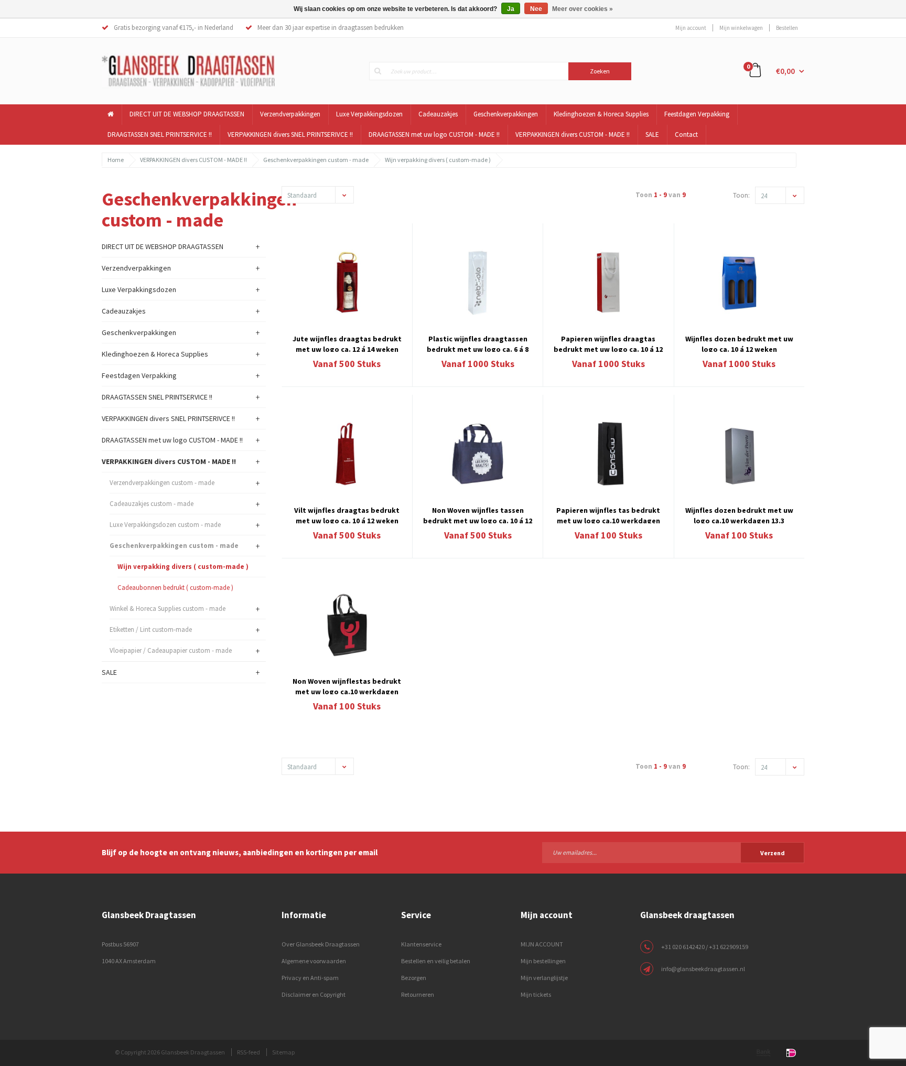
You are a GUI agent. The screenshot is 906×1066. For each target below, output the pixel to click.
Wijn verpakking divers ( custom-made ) (438, 160)
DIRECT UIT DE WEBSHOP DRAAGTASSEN (187, 114)
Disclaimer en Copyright (314, 994)
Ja (510, 9)
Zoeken (600, 71)
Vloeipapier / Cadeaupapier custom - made (171, 650)
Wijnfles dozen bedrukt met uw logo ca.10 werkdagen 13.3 (739, 514)
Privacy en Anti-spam (310, 978)
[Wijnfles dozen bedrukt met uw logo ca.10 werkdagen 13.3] (739, 454)
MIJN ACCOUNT (542, 944)
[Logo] (188, 70)
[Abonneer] (673, 852)
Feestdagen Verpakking (696, 114)
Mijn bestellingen (543, 961)
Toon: (741, 195)
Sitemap (283, 1052)
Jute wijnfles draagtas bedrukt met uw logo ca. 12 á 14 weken (347, 343)
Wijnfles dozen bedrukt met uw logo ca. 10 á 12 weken (739, 343)
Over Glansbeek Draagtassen (321, 944)
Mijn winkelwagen (741, 27)
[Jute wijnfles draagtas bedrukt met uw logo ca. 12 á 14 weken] (347, 282)
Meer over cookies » (582, 9)
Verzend (772, 853)
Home (115, 160)
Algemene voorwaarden (314, 961)
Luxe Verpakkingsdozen (369, 114)
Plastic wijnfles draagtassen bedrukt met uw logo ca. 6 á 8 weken (477, 343)
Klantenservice (421, 944)
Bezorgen (413, 978)
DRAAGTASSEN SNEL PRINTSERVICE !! (159, 134)
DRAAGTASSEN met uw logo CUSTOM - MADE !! (434, 134)
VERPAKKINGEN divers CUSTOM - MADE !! (572, 134)
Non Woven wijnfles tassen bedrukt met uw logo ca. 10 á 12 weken (477, 514)
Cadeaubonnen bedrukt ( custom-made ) (175, 587)
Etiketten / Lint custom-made (151, 629)
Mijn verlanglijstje (544, 978)
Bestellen (787, 27)
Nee (536, 9)
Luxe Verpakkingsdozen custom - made (165, 524)
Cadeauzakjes (438, 114)
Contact (686, 134)
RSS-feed (248, 1052)
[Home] (111, 114)
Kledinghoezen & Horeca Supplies (601, 114)
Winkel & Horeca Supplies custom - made (167, 608)
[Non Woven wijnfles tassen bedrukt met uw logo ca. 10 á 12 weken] (477, 454)
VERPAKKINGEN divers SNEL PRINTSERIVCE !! (290, 134)
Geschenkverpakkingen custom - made (316, 160)
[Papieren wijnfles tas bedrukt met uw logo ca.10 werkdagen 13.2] (608, 454)
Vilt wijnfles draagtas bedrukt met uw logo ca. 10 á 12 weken (347, 514)
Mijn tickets (536, 994)
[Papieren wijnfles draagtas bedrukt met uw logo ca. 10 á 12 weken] (608, 282)
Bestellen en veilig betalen (435, 961)
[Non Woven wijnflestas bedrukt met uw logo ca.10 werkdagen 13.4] (347, 625)
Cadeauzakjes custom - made (151, 503)
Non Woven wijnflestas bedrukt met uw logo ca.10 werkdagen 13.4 (347, 685)
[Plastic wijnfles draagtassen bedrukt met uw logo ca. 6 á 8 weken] (477, 282)
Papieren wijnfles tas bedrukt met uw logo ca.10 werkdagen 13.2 (608, 514)
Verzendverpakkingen (290, 114)
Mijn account (690, 27)
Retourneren (417, 994)
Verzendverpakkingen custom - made (162, 482)
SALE (652, 134)
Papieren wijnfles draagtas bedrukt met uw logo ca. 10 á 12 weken (608, 343)
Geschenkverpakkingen (505, 114)
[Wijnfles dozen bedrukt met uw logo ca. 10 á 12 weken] (739, 282)
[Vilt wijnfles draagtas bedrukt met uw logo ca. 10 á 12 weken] (347, 454)
